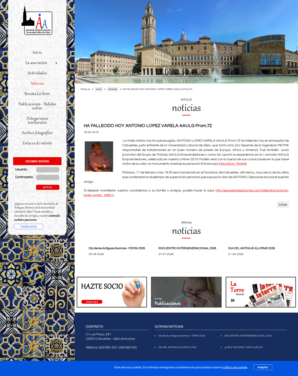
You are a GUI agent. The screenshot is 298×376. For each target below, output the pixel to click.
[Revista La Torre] (261, 292)
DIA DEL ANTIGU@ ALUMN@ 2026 (251, 248)
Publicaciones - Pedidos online (37, 106)
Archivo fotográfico (37, 133)
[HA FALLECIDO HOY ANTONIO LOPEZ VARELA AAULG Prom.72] (99, 156)
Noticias (37, 83)
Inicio (37, 52)
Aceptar (263, 367)
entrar (47, 187)
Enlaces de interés (37, 143)
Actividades (37, 73)
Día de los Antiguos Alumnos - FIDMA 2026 (117, 248)
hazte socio (28, 226)
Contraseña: (22, 177)
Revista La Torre (37, 94)
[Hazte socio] (112, 292)
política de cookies (235, 367)
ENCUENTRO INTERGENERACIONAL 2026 (187, 248)
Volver (282, 204)
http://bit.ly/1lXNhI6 (233, 163)
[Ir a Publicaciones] (186, 292)
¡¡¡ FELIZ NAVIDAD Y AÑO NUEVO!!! (244, 347)
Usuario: (21, 169)
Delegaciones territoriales (37, 120)
